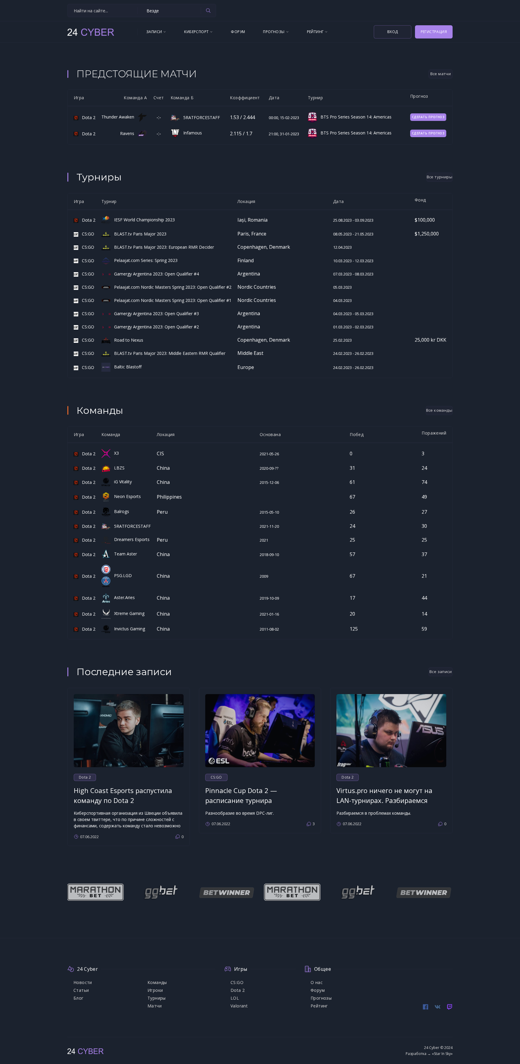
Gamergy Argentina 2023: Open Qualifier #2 (154, 327)
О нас (317, 982)
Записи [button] (154, 31)
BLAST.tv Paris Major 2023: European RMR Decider (162, 247)
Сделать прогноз (428, 117)
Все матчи (440, 73)
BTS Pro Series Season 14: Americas (354, 117)
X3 (114, 453)
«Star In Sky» (442, 1053)
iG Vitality (121, 481)
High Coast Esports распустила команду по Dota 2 (123, 795)
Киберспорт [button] (196, 31)
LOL (235, 998)
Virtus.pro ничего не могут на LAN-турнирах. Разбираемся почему (384, 800)
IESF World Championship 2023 (142, 220)
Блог (78, 998)
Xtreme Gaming (127, 613)
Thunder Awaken (119, 117)
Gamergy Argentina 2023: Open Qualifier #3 (154, 313)
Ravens (129, 133)
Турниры (156, 998)
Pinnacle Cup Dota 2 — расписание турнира (241, 795)
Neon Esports (125, 496)
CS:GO (86, 234)
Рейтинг (319, 1006)
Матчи (154, 1006)
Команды (157, 982)
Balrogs (119, 511)
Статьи (81, 990)
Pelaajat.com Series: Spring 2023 (144, 260)
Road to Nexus (126, 340)
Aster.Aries (122, 597)
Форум (238, 31)
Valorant (239, 1006)
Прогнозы (321, 998)
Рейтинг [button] (315, 31)
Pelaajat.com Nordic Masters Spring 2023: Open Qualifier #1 (170, 300)
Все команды (439, 410)
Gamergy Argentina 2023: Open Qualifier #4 (154, 274)
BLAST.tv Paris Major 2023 (138, 234)
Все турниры (439, 177)
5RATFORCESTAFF (200, 117)
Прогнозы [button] (273, 31)
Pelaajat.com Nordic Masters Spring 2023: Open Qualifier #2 (170, 287)
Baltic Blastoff (125, 367)
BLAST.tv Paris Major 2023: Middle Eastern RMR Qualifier (167, 353)
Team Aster (123, 554)
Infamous (191, 133)
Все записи (440, 671)
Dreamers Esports (130, 539)
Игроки (155, 990)
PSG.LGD (121, 575)
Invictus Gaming (127, 629)
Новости (82, 982)
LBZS (117, 468)
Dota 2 (86, 117)
